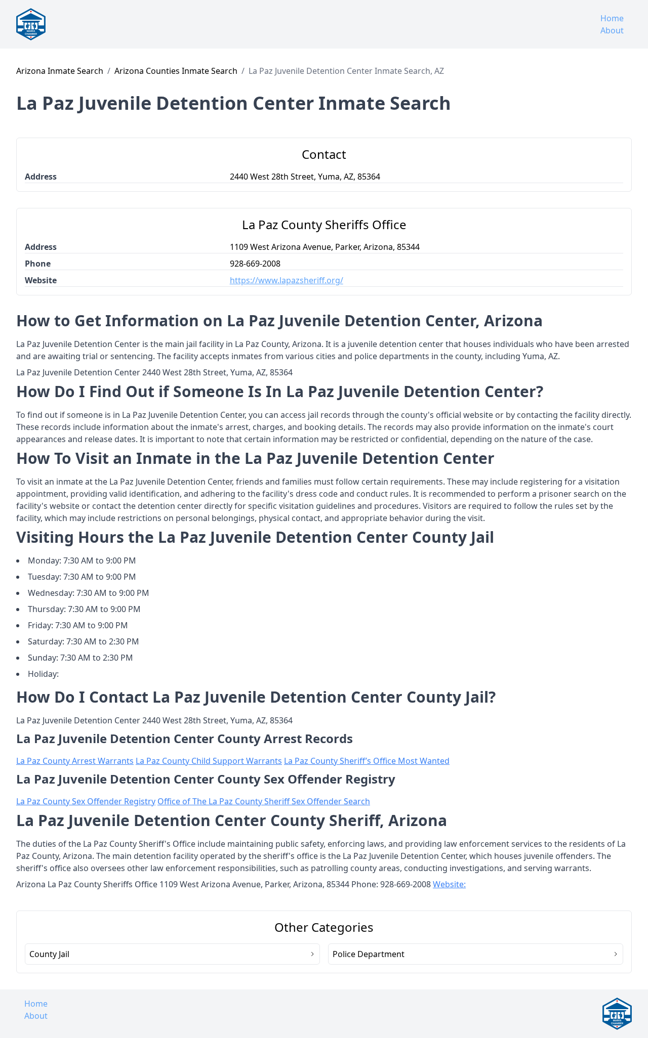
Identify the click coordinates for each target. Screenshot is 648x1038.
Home (612, 18)
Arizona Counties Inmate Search (175, 70)
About (612, 30)
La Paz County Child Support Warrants (209, 760)
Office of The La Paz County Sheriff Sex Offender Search (263, 801)
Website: (449, 884)
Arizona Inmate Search (59, 70)
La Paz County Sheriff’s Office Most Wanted (367, 760)
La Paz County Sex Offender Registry (85, 801)
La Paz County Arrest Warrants (75, 760)
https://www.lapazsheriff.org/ (286, 280)
